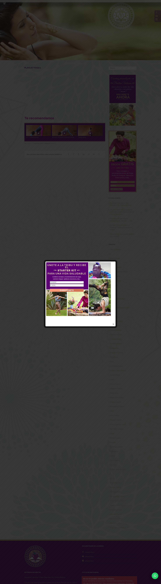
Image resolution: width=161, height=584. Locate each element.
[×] (155, 576)
